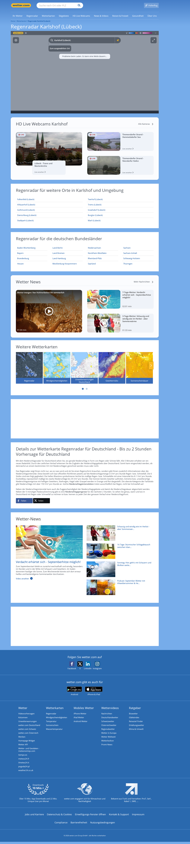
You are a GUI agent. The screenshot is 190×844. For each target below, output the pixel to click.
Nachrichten (106, 713)
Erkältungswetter (136, 725)
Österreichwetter (108, 725)
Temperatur (51, 721)
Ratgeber (135, 708)
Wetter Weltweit (108, 736)
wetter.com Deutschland (29, 725)
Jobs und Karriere (34, 814)
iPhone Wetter (80, 713)
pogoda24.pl (24, 766)
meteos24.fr (23, 758)
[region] (85, 72)
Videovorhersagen (26, 713)
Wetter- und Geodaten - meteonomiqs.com (28, 749)
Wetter (22, 708)
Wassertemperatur (54, 729)
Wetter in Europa (108, 733)
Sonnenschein (52, 725)
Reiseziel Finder (136, 721)
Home (13, 21)
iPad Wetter (79, 717)
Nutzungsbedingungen (102, 822)
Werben (21, 736)
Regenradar (51, 713)
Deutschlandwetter (109, 717)
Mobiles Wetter (84, 708)
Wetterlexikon (107, 740)
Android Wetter (80, 721)
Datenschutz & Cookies (59, 814)
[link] (18, 15)
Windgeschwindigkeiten (56, 717)
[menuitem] (18, 15)
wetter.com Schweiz (27, 729)
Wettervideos (110, 708)
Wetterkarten (21, 21)
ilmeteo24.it (23, 762)
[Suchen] (79, 5)
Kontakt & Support (119, 814)
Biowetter (133, 713)
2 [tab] (86, 389)
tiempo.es (22, 755)
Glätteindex (134, 717)
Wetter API (23, 744)
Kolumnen (23, 717)
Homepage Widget (26, 740)
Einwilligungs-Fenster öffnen (90, 814)
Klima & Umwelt (136, 729)
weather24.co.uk (25, 770)
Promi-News (106, 744)
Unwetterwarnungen (27, 721)
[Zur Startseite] (21, 5)
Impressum (138, 814)
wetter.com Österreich (28, 733)
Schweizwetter (107, 721)
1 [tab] (82, 389)
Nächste (151, 365)
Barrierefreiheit (79, 822)
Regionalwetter (108, 729)
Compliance (61, 822)
